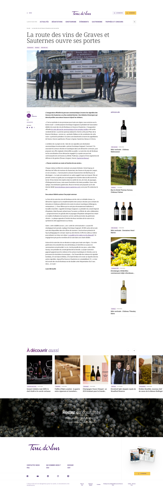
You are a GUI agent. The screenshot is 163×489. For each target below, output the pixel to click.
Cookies (98, 484)
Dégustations (57, 22)
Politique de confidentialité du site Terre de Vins (113, 484)
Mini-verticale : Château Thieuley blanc (123, 312)
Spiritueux (113, 386)
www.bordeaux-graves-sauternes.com (67, 187)
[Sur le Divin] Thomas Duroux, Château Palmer (122, 191)
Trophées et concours (114, 22)
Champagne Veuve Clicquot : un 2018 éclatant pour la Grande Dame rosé (95, 390)
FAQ (28, 468)
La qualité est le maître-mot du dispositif (81, 235)
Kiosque (70, 465)
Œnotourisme (71, 22)
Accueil (28, 28)
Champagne (85, 386)
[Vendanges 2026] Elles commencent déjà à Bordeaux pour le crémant (122, 272)
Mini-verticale (114, 147)
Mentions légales (90, 484)
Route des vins (44, 47)
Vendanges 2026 (114, 268)
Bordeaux (37, 47)
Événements (84, 22)
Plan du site (82, 484)
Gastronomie (97, 22)
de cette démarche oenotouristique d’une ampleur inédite (69, 129)
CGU (47, 468)
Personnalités (142, 386)
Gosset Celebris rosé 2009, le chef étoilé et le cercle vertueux (39, 390)
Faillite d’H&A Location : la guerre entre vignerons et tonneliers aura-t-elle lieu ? (67, 390)
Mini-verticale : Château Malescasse (120, 151)
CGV (68, 468)
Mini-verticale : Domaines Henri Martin (122, 231)
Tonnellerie (57, 386)
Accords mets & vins (31, 386)
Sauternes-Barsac (82, 158)
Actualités (44, 22)
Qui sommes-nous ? (53, 465)
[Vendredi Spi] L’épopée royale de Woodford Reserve (123, 390)
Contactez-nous (33, 465)
